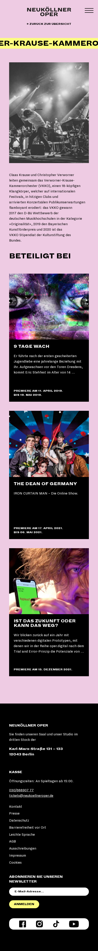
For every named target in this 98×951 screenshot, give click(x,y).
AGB (12, 841)
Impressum (17, 855)
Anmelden (24, 904)
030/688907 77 (21, 790)
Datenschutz (19, 820)
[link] (49, 338)
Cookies (15, 862)
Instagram (39, 924)
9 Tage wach (31, 346)
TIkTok (56, 924)
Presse (14, 813)
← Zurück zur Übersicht (49, 24)
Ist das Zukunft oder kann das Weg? (45, 623)
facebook (22, 924)
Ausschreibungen (22, 848)
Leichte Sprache (22, 834)
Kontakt (15, 806)
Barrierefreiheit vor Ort (27, 827)
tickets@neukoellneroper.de (31, 795)
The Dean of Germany (45, 484)
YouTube (74, 924)
